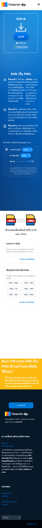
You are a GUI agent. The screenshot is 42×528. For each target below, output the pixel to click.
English (6, 518)
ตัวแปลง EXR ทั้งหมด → (28, 259)
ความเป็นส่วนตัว (8, 446)
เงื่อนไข (4, 443)
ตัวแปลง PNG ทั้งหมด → (27, 302)
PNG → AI (13, 289)
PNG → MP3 (28, 294)
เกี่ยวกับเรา (6, 496)
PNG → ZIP (13, 294)
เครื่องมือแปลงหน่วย (9, 502)
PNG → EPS (28, 289)
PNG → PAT (28, 283)
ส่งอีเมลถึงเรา (7, 493)
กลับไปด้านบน (31, 524)
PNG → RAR (13, 283)
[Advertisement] (21, 333)
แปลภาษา (5, 504)
